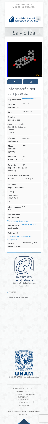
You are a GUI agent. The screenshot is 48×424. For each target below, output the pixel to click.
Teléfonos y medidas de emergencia (25, 395)
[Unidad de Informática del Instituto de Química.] (24, 19)
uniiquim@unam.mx (24, 4)
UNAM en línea (24, 402)
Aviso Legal (24, 405)
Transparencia (24, 400)
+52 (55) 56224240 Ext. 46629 (24, 7)
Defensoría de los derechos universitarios (25, 390)
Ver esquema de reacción (17, 221)
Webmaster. (24, 414)
